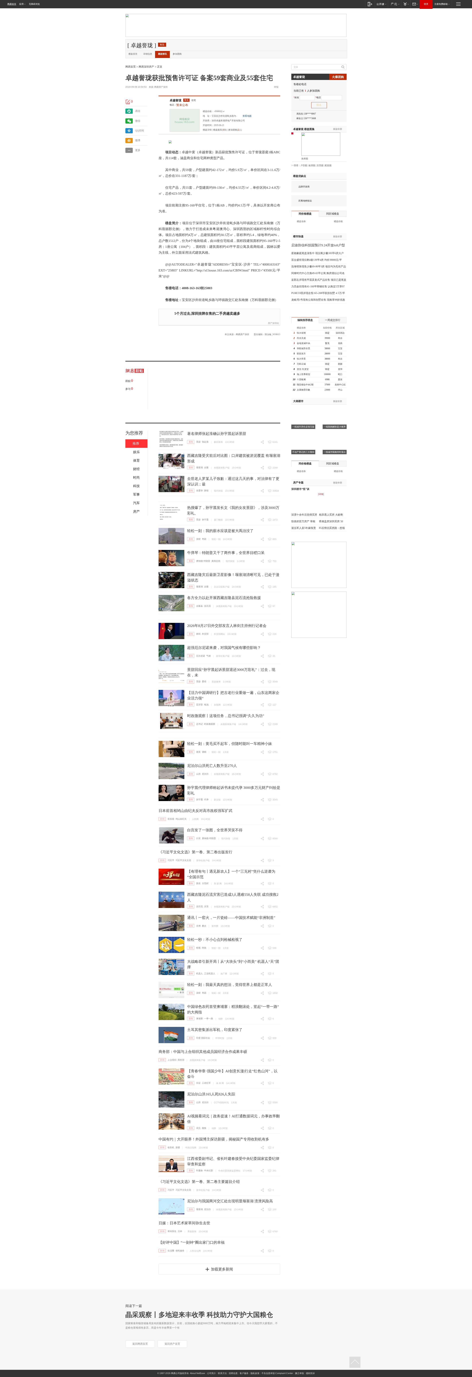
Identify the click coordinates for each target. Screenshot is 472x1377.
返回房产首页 (172, 1343)
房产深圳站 (273, 323)
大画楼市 (298, 401)
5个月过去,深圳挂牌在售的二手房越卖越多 (207, 313)
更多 (137, 150)
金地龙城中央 (303, 343)
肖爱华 (199, 490)
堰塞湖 (199, 467)
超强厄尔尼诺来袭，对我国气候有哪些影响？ (224, 648)
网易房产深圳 (161, 87)
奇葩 (204, 539)
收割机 (171, 1147)
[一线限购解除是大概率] (335, 409)
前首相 (171, 819)
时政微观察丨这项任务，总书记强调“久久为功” (225, 716)
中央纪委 (208, 1170)
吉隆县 (199, 606)
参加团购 (177, 54)
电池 (206, 704)
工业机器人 (209, 973)
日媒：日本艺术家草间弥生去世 (184, 1223)
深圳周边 (340, 333)
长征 (198, 1083)
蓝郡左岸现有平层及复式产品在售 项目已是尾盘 (318, 279)
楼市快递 (298, 236)
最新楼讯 (162, 54)
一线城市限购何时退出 (335, 452)
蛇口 (340, 374)
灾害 (206, 906)
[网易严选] (394, 4)
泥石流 (207, 606)
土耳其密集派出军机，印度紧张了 (214, 1030)
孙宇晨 (205, 519)
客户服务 (244, 1373)
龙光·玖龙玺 (303, 369)
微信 (137, 120)
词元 (198, 1128)
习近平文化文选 (183, 860)
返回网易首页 (140, 1343)
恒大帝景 (301, 358)
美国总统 (215, 561)
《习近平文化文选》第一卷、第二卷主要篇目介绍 (199, 1182)
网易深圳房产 (146, 66)
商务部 (181, 1060)
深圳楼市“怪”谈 (300, 489)
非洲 (198, 926)
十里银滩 (301, 379)
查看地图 (247, 116)
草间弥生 (172, 1231)
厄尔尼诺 (200, 656)
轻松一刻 (216, 539)
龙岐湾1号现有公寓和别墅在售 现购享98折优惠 (318, 299)
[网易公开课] (381, 4)
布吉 (340, 338)
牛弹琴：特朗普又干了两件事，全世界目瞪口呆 (226, 553)
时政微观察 (209, 724)
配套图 (328, 165)
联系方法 (222, 1373)
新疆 (178, 1147)
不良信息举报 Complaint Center (277, 1373)
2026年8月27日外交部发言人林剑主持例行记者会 (226, 626)
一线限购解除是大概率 (335, 426)
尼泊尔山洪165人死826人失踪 (211, 1094)
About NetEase (197, 1373)
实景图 (320, 165)
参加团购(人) (235, 130)
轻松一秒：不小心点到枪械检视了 (214, 940)
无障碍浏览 (34, 4)
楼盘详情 (207, 130)
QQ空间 (139, 130)
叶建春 (199, 1170)
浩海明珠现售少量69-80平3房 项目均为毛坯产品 (318, 266)
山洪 (198, 774)
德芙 (198, 752)
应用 (21, 4)
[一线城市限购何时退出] (335, 434)
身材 (198, 539)
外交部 (205, 634)
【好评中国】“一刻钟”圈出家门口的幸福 (192, 1242)
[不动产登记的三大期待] (303, 434)
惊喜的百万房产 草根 (303, 521)
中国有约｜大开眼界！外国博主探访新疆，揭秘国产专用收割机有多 (214, 1139)
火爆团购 (338, 76)
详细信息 (147, 54)
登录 (426, 4)
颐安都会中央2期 (305, 384)
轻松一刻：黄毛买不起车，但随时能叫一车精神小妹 (229, 744)
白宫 (198, 838)
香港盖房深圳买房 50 (331, 521)
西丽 (340, 364)
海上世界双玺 (303, 374)
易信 (137, 111)
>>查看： (296, 165)
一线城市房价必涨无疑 (303, 426)
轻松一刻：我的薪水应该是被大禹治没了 (220, 531)
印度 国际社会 (203, 1038)
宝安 (340, 348)
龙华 (340, 369)
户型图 (304, 165)
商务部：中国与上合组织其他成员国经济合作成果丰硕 (203, 1052)
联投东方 (301, 353)
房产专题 (298, 482)
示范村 (205, 883)
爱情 (204, 681)
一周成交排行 (332, 320)
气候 (208, 656)
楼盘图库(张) (220, 130)
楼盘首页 (133, 54)
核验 (204, 1128)
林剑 (198, 634)
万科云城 (301, 364)
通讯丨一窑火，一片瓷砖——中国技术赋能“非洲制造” (231, 918)
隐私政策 (255, 1373)
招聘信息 (233, 1373)
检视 (198, 948)
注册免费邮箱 (441, 4)
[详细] (321, 494)
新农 (198, 883)
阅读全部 (337, 129)
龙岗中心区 (340, 384)
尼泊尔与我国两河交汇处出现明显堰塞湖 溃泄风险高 (230, 1201)
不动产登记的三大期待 (303, 452)
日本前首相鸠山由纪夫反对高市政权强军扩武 (195, 811)
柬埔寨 (199, 1018)
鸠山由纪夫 (181, 819)
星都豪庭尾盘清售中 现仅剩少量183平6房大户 (317, 253)
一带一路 (208, 1018)
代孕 (206, 799)
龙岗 (340, 343)
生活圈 (171, 1250)
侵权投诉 (310, 1373)
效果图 (304, 158)
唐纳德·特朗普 (203, 561)
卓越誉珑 (175, 100)
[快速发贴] (128, 101)
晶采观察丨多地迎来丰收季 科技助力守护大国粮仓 (199, 1314)
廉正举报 (299, 1373)
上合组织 (172, 1060)
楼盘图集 (304, 129)
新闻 (191, 442)
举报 (276, 87)
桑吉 (204, 926)
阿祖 (204, 948)
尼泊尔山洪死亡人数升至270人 (212, 766)
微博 (137, 140)
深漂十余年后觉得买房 (304, 514)
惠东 (340, 379)
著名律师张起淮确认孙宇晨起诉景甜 (216, 434)
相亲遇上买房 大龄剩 (331, 514)
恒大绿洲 (301, 333)
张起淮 (205, 442)
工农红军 (206, 1083)
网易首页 (11, 4)
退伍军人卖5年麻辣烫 (303, 528)
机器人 (199, 973)
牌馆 (206, 490)
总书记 (199, 724)
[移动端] (370, 4)
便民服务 (180, 1250)
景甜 (198, 442)
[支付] (405, 4)
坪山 (340, 390)
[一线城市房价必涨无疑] (303, 409)
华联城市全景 (303, 348)
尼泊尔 (205, 774)
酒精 (204, 752)
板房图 (312, 165)
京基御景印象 (303, 390)
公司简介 (211, 1373)
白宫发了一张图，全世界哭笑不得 (214, 830)
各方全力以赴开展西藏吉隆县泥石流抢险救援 (224, 598)
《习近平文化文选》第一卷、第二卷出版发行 (195, 852)
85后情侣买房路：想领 (332, 528)
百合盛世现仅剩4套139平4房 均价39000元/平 (316, 260)
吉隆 (206, 467)
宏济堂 (199, 704)
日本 (180, 1231)
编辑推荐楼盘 (305, 320)
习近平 (171, 860)
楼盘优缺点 (299, 176)
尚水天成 (301, 338)
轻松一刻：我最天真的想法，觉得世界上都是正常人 (229, 985)
